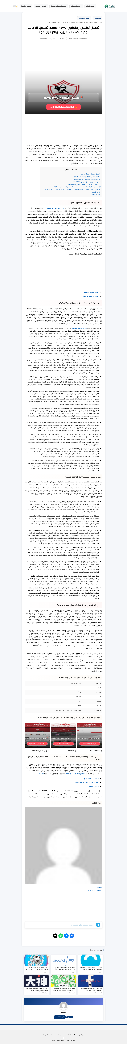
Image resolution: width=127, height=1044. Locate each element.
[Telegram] (63, 1038)
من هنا (41, 773)
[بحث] (11, 6)
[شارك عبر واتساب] (60, 935)
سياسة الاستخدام (71, 1034)
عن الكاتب (96, 192)
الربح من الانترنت (40, 6)
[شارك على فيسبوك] (72, 935)
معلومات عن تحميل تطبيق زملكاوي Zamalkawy (84, 184)
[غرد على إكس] (55, 935)
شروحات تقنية (26, 6)
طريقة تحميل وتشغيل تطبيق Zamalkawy (87, 181)
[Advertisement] (63, 57)
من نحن (81, 1034)
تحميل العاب (90, 6)
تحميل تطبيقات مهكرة (58, 6)
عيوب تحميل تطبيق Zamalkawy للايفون (87, 179)
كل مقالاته (59, 1017)
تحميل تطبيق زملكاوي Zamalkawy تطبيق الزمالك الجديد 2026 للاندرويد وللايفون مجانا (72, 189)
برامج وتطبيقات (76, 6)
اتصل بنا (45, 1034)
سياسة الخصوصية (56, 1034)
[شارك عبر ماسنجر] (66, 935)
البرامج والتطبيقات (78, 773)
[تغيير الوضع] (15, 6)
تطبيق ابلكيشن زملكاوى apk (91, 174)
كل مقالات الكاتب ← (95, 890)
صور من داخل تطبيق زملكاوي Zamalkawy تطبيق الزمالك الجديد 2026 (77, 187)
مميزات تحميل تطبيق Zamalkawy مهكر (87, 176)
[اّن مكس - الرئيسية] (109, 6)
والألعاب (68, 773)
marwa (82, 38)
